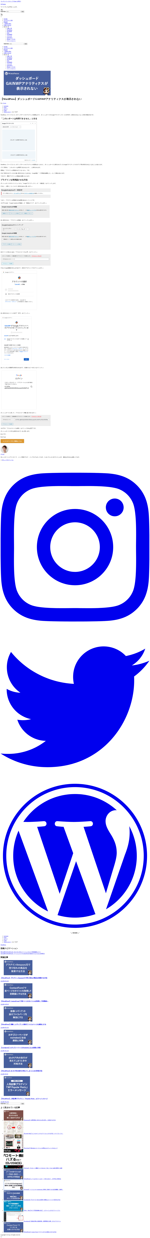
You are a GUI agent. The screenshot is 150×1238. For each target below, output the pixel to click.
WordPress (9, 30)
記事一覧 (9, 28)
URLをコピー (7, 112)
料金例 (6, 22)
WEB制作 (9, 34)
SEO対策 (9, 31)
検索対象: (3, 11)
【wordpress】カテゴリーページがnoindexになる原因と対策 (21, 1047)
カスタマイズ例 (8, 20)
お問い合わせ (7, 25)
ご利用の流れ (7, 23)
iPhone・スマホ (11, 39)
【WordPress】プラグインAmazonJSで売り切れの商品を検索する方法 (24, 978)
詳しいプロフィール (7, 460)
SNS (8, 33)
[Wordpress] (75, 929)
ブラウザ (9, 36)
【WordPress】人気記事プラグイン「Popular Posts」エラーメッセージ (24, 1098)
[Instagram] (75, 631)
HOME (6, 19)
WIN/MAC (10, 37)
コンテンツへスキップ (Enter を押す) (11, 1)
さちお (4, 103)
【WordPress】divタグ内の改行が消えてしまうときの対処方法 (21, 1071)
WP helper (3, 4)
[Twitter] (75, 780)
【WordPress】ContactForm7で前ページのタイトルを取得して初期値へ (24, 1001)
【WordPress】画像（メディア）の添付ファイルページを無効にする (23, 1024)
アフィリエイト (11, 40)
